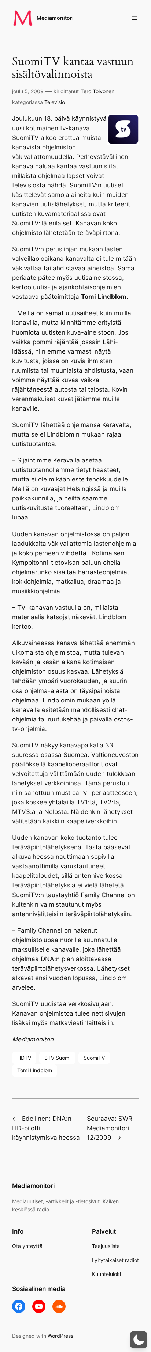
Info (17, 1231)
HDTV (24, 1058)
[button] (138, 1339)
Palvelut (104, 1231)
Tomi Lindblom (34, 1070)
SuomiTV (94, 1058)
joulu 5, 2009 (28, 91)
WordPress (60, 1336)
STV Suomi (57, 1058)
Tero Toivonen (97, 91)
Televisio (54, 102)
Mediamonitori (55, 18)
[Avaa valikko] (134, 18)
